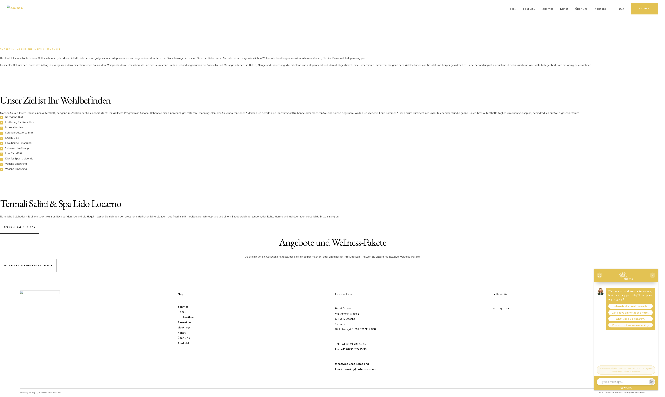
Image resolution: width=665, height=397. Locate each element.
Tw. (508, 308)
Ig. (501, 308)
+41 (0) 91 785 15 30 (353, 349)
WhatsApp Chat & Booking (352, 363)
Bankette (184, 322)
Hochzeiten (186, 317)
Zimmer (183, 306)
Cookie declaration (50, 392)
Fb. (494, 308)
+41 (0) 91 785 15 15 (353, 344)
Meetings (184, 327)
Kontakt (184, 343)
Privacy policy (27, 392)
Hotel (182, 312)
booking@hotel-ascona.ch (360, 369)
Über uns (184, 338)
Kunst (182, 332)
